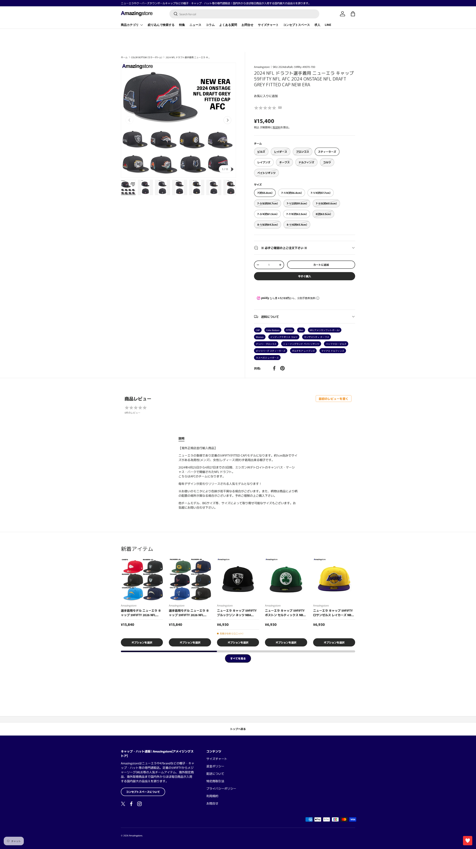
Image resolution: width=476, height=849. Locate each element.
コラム (210, 25)
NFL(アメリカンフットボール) (325, 330)
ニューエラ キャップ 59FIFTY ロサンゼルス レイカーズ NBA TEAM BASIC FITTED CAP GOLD (333, 612)
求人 (317, 25)
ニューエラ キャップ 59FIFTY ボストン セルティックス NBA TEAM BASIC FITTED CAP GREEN (285, 612)
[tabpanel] (238, 478)
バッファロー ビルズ (336, 343)
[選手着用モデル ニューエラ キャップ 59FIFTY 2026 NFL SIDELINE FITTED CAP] (142, 579)
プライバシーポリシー (221, 788)
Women (260, 336)
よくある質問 (228, 25)
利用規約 (212, 796)
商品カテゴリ (130, 25)
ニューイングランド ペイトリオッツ (301, 343)
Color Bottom (272, 330)
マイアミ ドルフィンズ (332, 350)
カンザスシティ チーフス (316, 336)
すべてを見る (238, 658)
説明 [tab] (181, 438)
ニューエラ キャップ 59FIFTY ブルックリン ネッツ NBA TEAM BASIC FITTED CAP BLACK (237, 612)
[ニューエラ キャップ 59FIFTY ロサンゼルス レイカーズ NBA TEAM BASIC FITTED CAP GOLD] (334, 579)
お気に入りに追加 (266, 96)
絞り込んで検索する (161, 25)
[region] (238, 602)
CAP (258, 330)
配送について (215, 773)
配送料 (277, 127)
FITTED (289, 330)
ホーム (124, 57)
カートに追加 (321, 265)
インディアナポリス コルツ (284, 336)
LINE (328, 25)
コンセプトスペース (296, 25)
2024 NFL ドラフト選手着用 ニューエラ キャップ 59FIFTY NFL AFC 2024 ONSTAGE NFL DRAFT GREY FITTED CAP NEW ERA (188, 57)
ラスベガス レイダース (267, 357)
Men (301, 330)
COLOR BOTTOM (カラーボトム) (146, 57)
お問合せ (247, 25)
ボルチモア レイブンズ (303, 350)
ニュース (195, 25)
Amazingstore (262, 67)
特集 (182, 25)
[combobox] (244, 13)
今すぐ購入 (304, 276)
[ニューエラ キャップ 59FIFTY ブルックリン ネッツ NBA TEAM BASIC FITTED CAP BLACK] (238, 579)
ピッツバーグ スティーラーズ (270, 350)
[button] (353, 14)
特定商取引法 (215, 781)
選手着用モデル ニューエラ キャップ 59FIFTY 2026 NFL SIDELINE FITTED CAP (141, 612)
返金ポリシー (215, 766)
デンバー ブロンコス (266, 343)
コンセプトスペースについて (143, 792)
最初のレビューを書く (333, 398)
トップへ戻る (238, 729)
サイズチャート (268, 25)
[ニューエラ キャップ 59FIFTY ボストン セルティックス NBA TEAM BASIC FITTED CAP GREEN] (286, 579)
